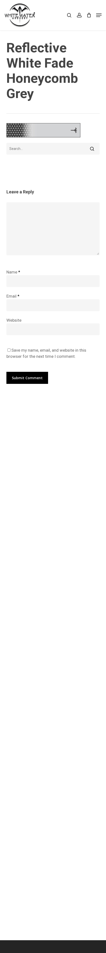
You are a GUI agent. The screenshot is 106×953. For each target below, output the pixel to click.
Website (13, 320)
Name (13, 272)
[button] (99, 15)
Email (12, 296)
